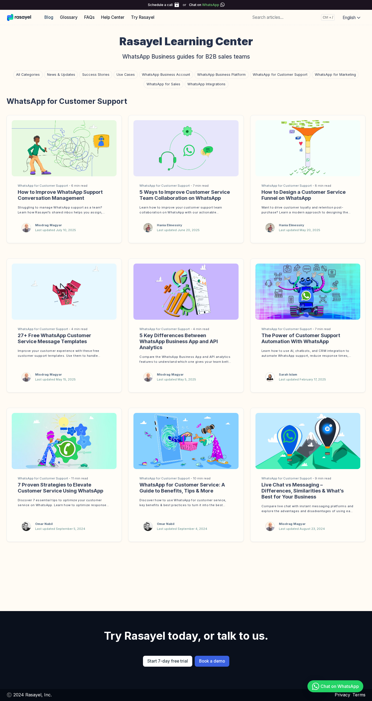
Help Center (112, 17)
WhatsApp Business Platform (221, 74)
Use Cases (126, 74)
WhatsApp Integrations (206, 84)
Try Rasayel (142, 17)
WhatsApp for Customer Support (280, 74)
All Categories (28, 74)
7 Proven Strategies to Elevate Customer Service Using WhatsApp (60, 488)
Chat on (204, 5)
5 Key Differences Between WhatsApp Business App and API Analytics (178, 341)
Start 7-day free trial (167, 661)
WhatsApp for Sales (163, 84)
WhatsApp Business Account (166, 74)
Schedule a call (160, 5)
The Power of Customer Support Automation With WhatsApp (300, 338)
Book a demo (212, 661)
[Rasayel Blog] (22, 17)
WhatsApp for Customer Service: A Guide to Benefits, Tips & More (182, 488)
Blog (48, 17)
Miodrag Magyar (48, 225)
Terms (358, 694)
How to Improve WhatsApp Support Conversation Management (60, 195)
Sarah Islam (288, 374)
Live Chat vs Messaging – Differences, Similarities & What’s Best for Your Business (302, 491)
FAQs (89, 17)
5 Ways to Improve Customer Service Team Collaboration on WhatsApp (184, 195)
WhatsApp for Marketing (335, 74)
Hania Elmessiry (169, 225)
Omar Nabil (44, 524)
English (350, 17)
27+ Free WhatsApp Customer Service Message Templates (54, 338)
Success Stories (95, 74)
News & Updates (61, 74)
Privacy (342, 694)
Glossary (69, 17)
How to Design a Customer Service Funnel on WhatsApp (303, 195)
